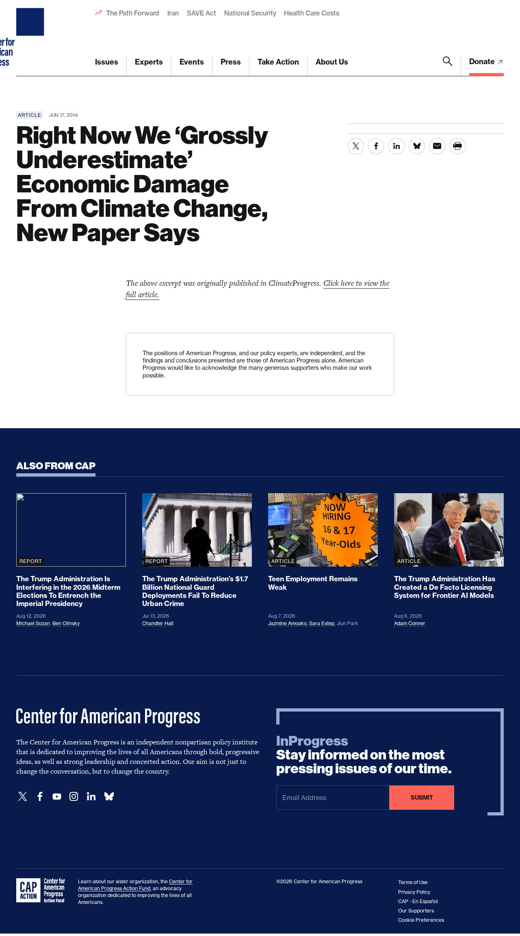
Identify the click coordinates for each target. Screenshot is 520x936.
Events (192, 62)
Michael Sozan (33, 623)
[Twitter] (22, 796)
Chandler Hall (157, 623)
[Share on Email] (437, 146)
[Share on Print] (457, 146)
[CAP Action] (43, 890)
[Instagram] (73, 796)
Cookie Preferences (421, 920)
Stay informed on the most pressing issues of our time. (364, 755)
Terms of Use (413, 882)
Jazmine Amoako (287, 623)
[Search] (448, 66)
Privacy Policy (414, 892)
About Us (332, 62)
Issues (106, 62)
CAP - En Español (418, 901)
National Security (250, 13)
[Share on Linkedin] (396, 146)
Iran (173, 13)
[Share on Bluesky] (417, 146)
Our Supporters (416, 911)
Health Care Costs (311, 13)
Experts (149, 62)
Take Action (278, 62)
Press (231, 62)
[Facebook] (39, 796)
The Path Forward (132, 13)
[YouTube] (56, 796)
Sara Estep (321, 623)
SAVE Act (201, 13)
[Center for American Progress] (31, 38)
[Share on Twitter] (356, 146)
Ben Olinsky (66, 623)
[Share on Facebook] (376, 146)
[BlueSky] (109, 796)
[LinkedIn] (91, 796)
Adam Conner (409, 623)
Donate (482, 61)
